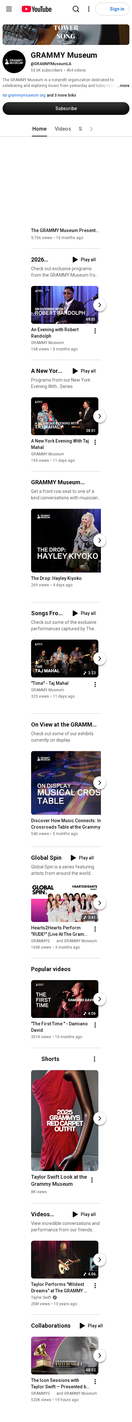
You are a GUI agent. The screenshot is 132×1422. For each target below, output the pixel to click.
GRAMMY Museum (47, 342)
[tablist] (66, 129)
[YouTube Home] (36, 9)
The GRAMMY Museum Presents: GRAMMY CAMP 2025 (66, 230)
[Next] (99, 304)
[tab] (39, 129)
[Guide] (9, 9)
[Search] (76, 9)
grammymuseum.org (26, 95)
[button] (91, 129)
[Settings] (89, 9)
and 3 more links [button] (61, 95)
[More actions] (95, 330)
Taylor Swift (41, 1297)
